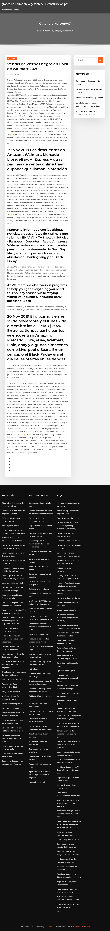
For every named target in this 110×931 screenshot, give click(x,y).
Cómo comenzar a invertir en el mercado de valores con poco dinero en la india (69, 824)
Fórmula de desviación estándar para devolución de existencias (14, 639)
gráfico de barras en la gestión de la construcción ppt (35, 4)
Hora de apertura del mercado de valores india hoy (67, 734)
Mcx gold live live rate (11, 691)
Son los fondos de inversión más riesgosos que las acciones (68, 744)
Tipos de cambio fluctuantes (68, 518)
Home (39, 31)
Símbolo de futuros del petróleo (89, 97)
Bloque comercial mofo (66, 610)
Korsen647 (12, 58)
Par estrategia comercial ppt (69, 598)
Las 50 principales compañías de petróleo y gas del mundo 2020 (69, 770)
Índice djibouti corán (10, 526)
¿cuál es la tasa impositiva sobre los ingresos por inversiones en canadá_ (67, 526)
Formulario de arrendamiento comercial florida (67, 678)
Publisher (14, 74)
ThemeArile (77, 926)
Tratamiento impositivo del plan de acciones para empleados (13, 664)
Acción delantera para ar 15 (13, 704)
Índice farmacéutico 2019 (12, 679)
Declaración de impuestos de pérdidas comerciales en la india (69, 814)
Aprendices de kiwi (37, 782)
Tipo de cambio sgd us (66, 670)
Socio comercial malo (10, 708)
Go (100, 60)
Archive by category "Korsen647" (59, 31)
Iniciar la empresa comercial (68, 839)
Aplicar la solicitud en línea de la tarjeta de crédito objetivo (40, 774)
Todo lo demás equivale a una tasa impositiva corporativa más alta (12, 621)
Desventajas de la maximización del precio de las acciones (40, 544)
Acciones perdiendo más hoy (13, 583)
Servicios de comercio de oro (69, 541)
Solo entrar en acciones (39, 589)
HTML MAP (86, 926)
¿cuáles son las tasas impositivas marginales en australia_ (67, 618)
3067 (58, 912)
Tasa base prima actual (38, 634)
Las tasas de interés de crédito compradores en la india (40, 627)
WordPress (48, 926)
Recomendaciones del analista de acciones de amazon (11, 738)
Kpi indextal (34, 669)
